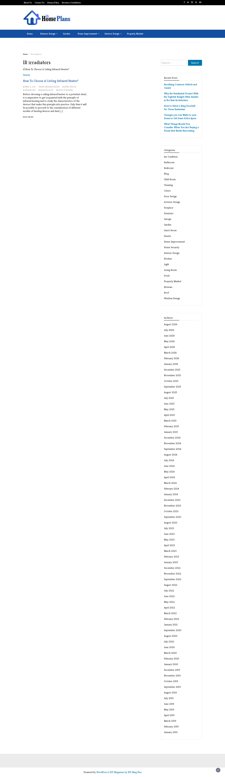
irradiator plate (45, 90)
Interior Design (112, 33)
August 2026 (170, 324)
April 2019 (169, 715)
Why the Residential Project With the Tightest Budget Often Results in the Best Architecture (181, 97)
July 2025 (169, 398)
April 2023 (169, 545)
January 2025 (171, 432)
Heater (168, 236)
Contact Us (39, 2)
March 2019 (170, 720)
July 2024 (169, 460)
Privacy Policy (53, 2)
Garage (167, 219)
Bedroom (169, 168)
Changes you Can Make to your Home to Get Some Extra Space (180, 116)
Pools (167, 275)
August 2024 (170, 454)
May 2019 (169, 709)
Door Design (170, 196)
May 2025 (169, 409)
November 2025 (172, 375)
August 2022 (170, 585)
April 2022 (169, 607)
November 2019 (172, 675)
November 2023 (172, 505)
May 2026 (169, 341)
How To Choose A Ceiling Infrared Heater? (50, 81)
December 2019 (172, 670)
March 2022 (170, 613)
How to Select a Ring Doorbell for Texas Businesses (179, 107)
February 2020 (171, 658)
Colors (167, 190)
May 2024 (169, 471)
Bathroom (169, 162)
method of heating (64, 90)
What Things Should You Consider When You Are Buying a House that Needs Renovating (181, 127)
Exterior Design (47, 33)
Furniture (168, 213)
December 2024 (172, 437)
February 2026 (171, 358)
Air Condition (171, 156)
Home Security (171, 247)
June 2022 (169, 596)
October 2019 (171, 681)
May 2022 (169, 602)
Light (166, 264)
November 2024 (172, 443)
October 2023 (171, 511)
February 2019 (171, 726)
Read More (28, 117)
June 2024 (169, 466)
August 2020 (170, 636)
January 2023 (171, 562)
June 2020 (169, 647)
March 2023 (170, 551)
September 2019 (172, 687)
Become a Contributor (71, 2)
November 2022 (172, 573)
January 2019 (171, 732)
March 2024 (170, 483)
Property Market (135, 33)
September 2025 (172, 386)
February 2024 (171, 488)
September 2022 (172, 579)
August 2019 (170, 692)
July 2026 (169, 330)
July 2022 (169, 590)
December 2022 (172, 568)
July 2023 (169, 528)
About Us (28, 2)
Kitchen (168, 258)
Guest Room (170, 230)
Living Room (170, 270)
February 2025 (171, 426)
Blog (166, 173)
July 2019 (169, 698)
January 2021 (171, 624)
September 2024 (172, 449)
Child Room (170, 179)
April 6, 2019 (30, 87)
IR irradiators (29, 90)
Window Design (172, 298)
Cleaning (168, 185)
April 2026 (169, 347)
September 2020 (172, 630)
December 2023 (172, 500)
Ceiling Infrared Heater (49, 87)
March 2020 (170, 653)
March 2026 (170, 352)
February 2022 (171, 619)
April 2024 (169, 477)
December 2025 (172, 369)
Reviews (168, 287)
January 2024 (171, 494)
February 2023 (171, 556)
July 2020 (169, 641)
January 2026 (171, 364)
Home (30, 33)
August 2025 (170, 392)
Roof (166, 292)
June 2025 (169, 403)
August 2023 (170, 522)
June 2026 (169, 335)
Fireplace (169, 207)
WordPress (102, 772)
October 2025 (171, 381)
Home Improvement (87, 33)
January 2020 (171, 664)
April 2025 (169, 415)
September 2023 (172, 517)
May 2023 (169, 539)
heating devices (69, 87)
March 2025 (170, 420)
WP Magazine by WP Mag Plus (126, 772)
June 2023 (169, 534)
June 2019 (169, 704)
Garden (66, 33)
